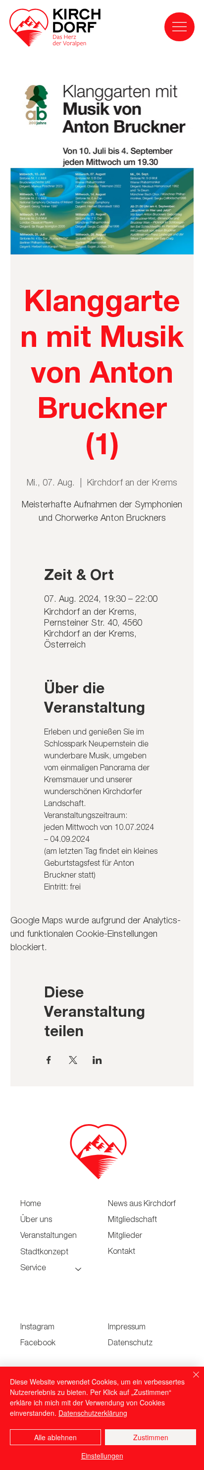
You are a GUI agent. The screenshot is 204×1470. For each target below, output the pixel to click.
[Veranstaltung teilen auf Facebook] (48, 1060)
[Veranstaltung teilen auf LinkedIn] (97, 1060)
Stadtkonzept (44, 1253)
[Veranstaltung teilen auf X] (73, 1060)
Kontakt (121, 1252)
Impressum (127, 1328)
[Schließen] (190, 1380)
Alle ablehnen (55, 1437)
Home (30, 1205)
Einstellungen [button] (102, 1456)
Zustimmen (150, 1437)
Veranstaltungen (48, 1236)
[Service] (78, 1269)
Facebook (37, 1344)
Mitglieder (125, 1236)
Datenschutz (130, 1344)
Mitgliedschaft (132, 1221)
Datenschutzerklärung (92, 1413)
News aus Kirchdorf (142, 1205)
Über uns (36, 1221)
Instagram (37, 1328)
